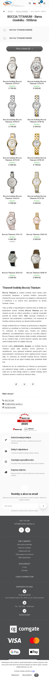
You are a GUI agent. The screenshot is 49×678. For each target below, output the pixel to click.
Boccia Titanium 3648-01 (37, 273)
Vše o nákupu (24, 541)
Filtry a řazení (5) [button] (23, 49)
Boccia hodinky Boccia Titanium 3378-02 (37, 121)
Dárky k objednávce (19, 449)
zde (33, 671)
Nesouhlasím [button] (27, 675)
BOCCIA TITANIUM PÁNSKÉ (20, 38)
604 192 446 (9, 400)
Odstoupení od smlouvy (24, 554)
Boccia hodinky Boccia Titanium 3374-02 (12, 159)
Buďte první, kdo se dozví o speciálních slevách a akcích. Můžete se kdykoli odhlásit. (24, 499)
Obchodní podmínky (24, 545)
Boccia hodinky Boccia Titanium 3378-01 (12, 121)
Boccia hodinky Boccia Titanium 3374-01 (12, 82)
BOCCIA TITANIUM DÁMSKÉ (20, 30)
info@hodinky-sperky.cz (14, 404)
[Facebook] (21, 530)
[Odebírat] (43, 506)
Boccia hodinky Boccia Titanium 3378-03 (37, 159)
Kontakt (24, 570)
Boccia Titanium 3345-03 (37, 234)
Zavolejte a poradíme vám (22, 460)
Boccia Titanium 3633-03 (12, 273)
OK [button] (36, 675)
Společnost (24, 564)
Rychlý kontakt (10, 407)
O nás (24, 567)
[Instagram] (27, 530)
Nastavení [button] (15, 675)
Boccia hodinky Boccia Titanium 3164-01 (12, 197)
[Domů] (7, 3)
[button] (16, 384)
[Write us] (24, 611)
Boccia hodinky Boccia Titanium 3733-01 (37, 82)
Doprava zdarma (18, 470)
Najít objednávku (24, 558)
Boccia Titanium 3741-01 (12, 234)
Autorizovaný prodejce (21, 437)
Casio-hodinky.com (24, 577)
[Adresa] (24, 591)
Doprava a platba (24, 548)
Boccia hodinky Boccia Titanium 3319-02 (37, 197)
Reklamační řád (24, 551)
